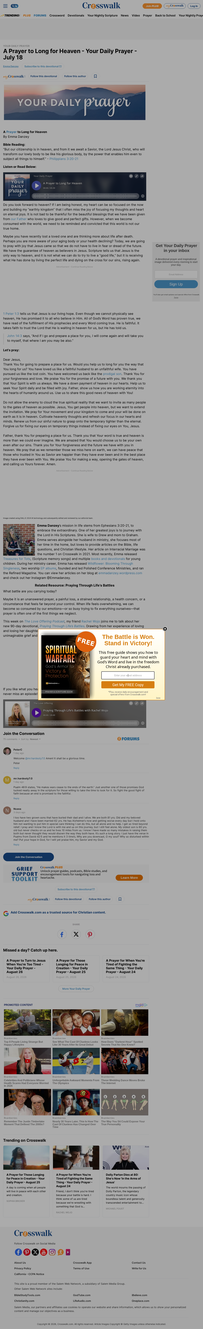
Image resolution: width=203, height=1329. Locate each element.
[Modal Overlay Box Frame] (101, 664)
